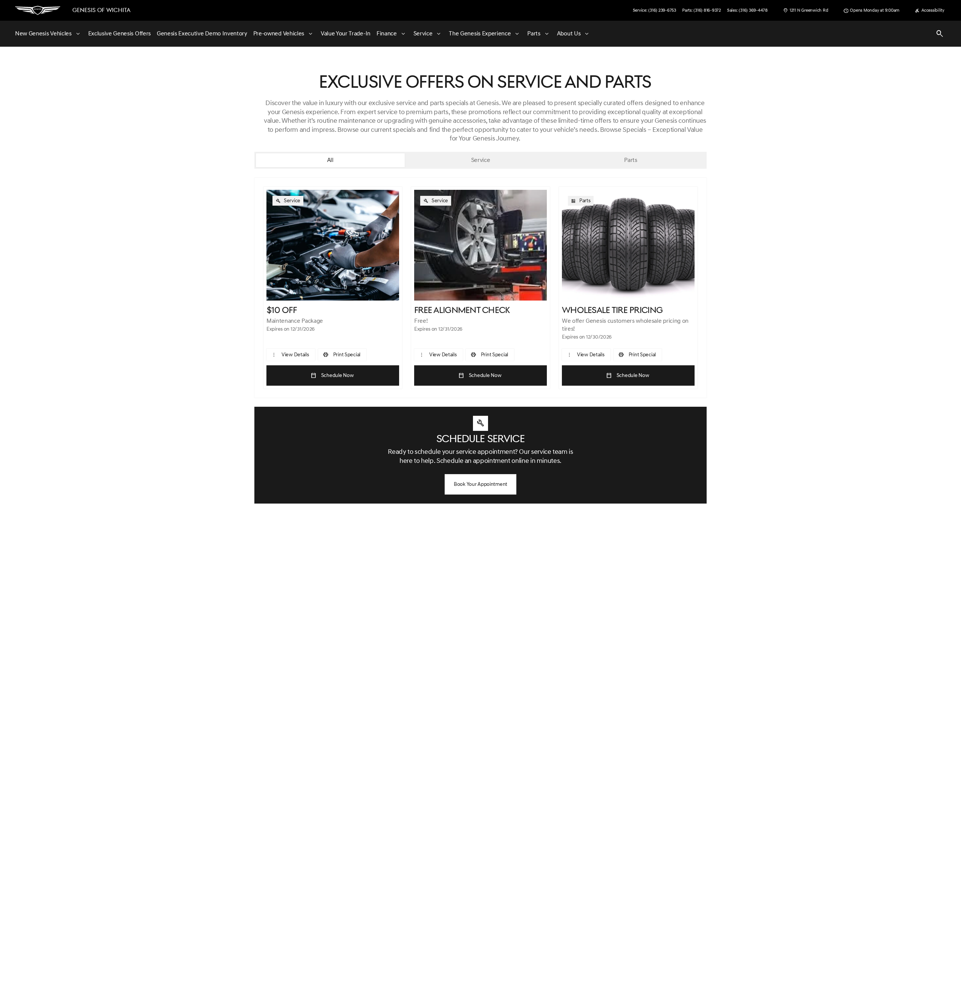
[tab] (330, 160)
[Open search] (940, 34)
